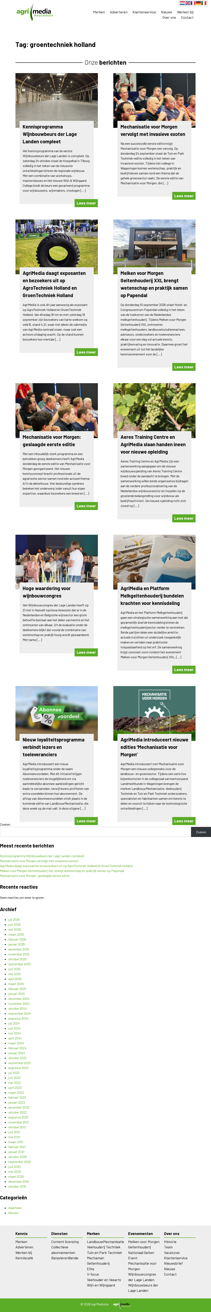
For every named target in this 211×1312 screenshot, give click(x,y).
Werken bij (185, 12)
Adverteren (119, 12)
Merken (99, 12)
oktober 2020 (17, 1157)
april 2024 (15, 1038)
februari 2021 (17, 1147)
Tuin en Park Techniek (104, 1252)
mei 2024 (14, 1033)
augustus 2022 (18, 1117)
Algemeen (15, 1208)
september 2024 (19, 1013)
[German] (198, 3)
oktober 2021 (17, 1127)
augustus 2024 (18, 1018)
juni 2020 (14, 1166)
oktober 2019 (17, 1186)
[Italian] (204, 3)
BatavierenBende (64, 1258)
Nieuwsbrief (173, 1263)
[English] (188, 3)
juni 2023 (14, 1078)
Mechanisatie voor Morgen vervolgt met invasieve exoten (39, 861)
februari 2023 (17, 1097)
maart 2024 (16, 1043)
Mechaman (95, 1258)
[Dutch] (182, 3)
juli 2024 (14, 1023)
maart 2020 (16, 1176)
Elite (90, 1268)
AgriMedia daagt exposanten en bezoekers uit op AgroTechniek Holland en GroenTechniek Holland (66, 866)
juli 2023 (14, 1073)
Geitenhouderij (98, 1263)
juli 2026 (14, 919)
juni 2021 (14, 1132)
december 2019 (18, 1181)
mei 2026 (14, 929)
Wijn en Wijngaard (101, 1285)
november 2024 (19, 1003)
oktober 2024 (17, 1008)
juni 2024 (14, 1028)
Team (168, 1247)
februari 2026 (17, 939)
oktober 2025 (17, 959)
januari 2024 (16, 1053)
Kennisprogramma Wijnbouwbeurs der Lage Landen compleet (42, 856)
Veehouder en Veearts (104, 1279)
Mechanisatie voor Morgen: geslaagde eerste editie (35, 876)
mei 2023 (14, 1082)
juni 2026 (14, 924)
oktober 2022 (17, 1112)
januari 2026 (16, 944)
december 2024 (18, 998)
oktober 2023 (17, 1058)
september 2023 (19, 1063)
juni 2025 (14, 969)
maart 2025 (16, 984)
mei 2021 (14, 1137)
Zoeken (5, 824)
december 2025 (18, 949)
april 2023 (15, 1087)
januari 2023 (16, 1102)
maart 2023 (16, 1092)
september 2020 (19, 1162)
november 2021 (18, 1122)
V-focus (93, 1274)
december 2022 (18, 1107)
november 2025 (18, 954)
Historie (170, 1241)
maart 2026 (16, 934)
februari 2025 (17, 989)
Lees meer (86, 203)
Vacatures (172, 1252)
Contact (187, 17)
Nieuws (166, 12)
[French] (193, 3)
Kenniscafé (24, 1258)
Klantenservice (144, 12)
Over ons (169, 17)
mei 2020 (14, 1171)
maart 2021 (15, 1142)
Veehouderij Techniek (103, 1247)
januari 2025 (16, 994)
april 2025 (15, 979)
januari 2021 (16, 1152)
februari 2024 (17, 1048)
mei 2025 (14, 974)
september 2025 (19, 964)
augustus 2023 (18, 1068)
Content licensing (65, 1241)
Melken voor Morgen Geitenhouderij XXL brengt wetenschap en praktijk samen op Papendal (62, 871)
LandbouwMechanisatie (105, 1241)
